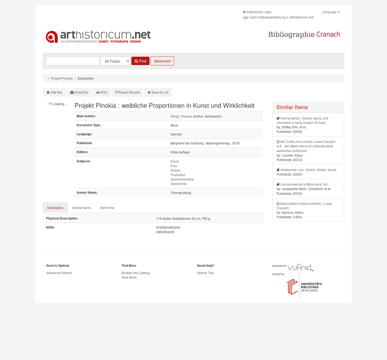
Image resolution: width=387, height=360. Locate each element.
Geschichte (179, 183)
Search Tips (205, 272)
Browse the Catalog (136, 272)
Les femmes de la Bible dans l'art (304, 184)
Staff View (107, 207)
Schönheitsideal (182, 179)
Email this (81, 92)
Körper (175, 170)
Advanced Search (59, 272)
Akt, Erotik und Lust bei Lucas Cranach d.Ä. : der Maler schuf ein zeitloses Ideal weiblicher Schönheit (306, 146)
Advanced (162, 61)
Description (55, 207)
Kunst (175, 161)
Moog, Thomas (181, 116)
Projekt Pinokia (62, 78)
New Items (129, 277)
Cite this (56, 92)
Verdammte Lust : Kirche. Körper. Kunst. (308, 169)
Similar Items (81, 207)
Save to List (160, 92)
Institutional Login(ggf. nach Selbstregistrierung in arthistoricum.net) (278, 14)
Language (330, 11)
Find (142, 61)
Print (103, 92)
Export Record (129, 92)
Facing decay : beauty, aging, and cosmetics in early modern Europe (302, 120)
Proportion (178, 174)
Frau (174, 165)
